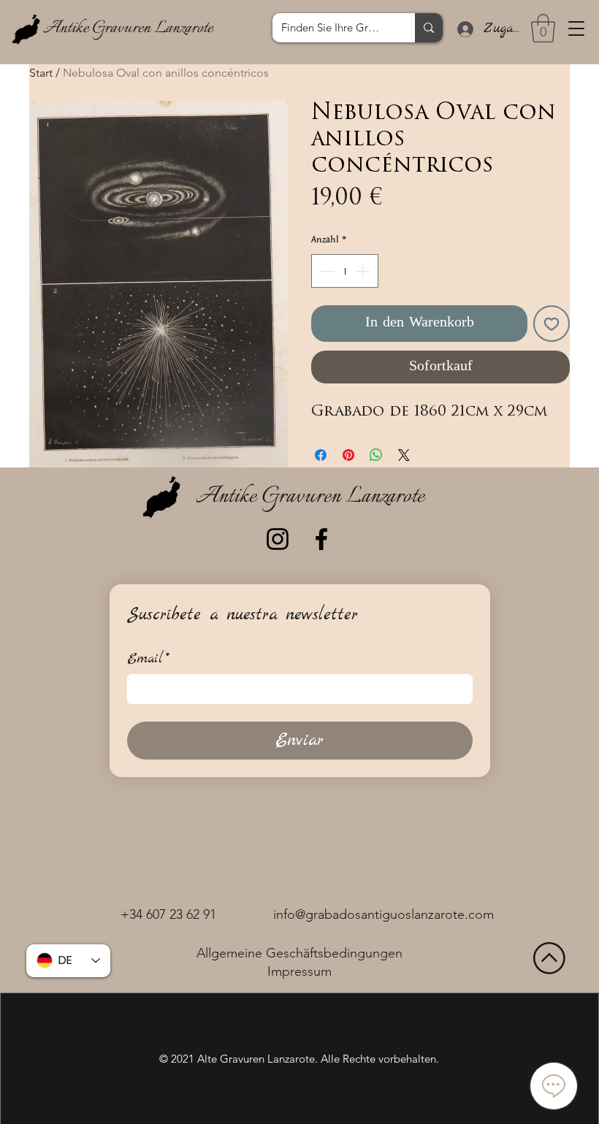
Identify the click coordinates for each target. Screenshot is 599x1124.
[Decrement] (325, 271)
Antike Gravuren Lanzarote (128, 28)
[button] (576, 28)
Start (41, 73)
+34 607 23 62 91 (168, 914)
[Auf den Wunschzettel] (551, 323)
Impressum (299, 971)
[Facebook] (321, 539)
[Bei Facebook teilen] (320, 455)
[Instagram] (277, 539)
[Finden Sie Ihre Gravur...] (429, 27)
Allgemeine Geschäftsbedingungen (299, 953)
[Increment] (363, 271)
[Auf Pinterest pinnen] (348, 455)
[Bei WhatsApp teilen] (376, 455)
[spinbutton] (344, 271)
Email (148, 659)
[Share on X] (404, 455)
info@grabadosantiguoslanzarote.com (383, 914)
